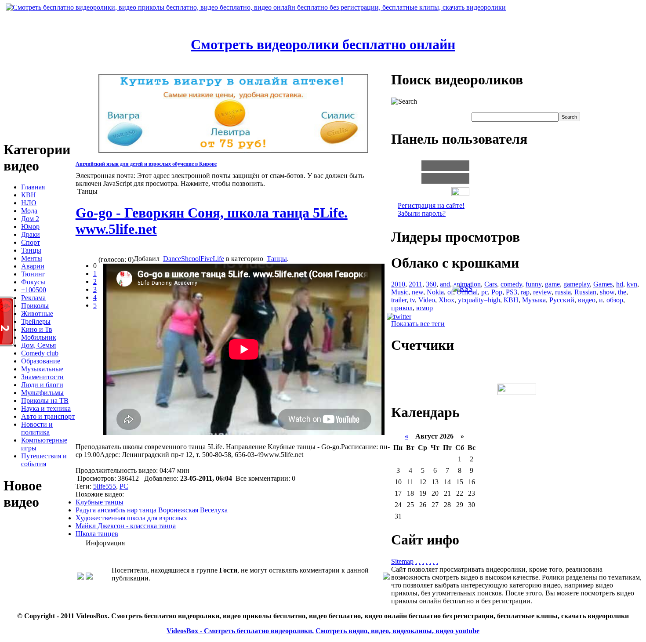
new (417, 292)
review (542, 292)
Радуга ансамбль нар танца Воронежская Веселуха (152, 510)
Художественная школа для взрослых (131, 518)
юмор (424, 308)
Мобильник (38, 337)
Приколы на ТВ (45, 400)
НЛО (28, 203)
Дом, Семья (38, 345)
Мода (29, 210)
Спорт (30, 242)
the (622, 292)
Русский (561, 300)
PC (124, 486)
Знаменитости (42, 377)
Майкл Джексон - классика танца (126, 526)
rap (525, 292)
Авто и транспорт (48, 416)
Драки (30, 234)
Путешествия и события (44, 460)
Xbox (446, 300)
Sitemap (402, 561)
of (450, 292)
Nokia (435, 292)
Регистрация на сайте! (431, 205)
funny (533, 284)
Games (603, 284)
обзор (614, 300)
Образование (40, 361)
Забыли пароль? (422, 213)
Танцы (31, 250)
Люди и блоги (42, 384)
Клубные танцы (99, 502)
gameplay (576, 284)
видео (586, 300)
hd (619, 284)
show (607, 292)
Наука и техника (46, 408)
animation (467, 284)
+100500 (33, 290)
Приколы (35, 305)
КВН (28, 195)
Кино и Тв (36, 329)
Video (426, 300)
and (445, 284)
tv (412, 300)
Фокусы (33, 282)
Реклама (33, 297)
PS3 (511, 292)
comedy (511, 284)
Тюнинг (33, 274)
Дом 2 (30, 218)
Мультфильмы (42, 392)
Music (399, 292)
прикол (402, 308)
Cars (490, 284)
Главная (33, 187)
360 (431, 284)
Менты (31, 258)
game (552, 284)
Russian (585, 292)
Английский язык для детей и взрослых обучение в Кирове (146, 164)
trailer (398, 300)
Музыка (534, 300)
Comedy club (39, 353)
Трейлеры (36, 321)
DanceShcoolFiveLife (193, 258)
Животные (37, 313)
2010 (398, 284)
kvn (632, 284)
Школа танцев (97, 533)
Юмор (30, 226)
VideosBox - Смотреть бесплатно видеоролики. (240, 631)
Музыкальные (42, 369)
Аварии (32, 266)
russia (563, 292)
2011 (415, 284)
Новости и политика (37, 428)
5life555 (104, 486)
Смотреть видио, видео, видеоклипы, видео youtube (397, 631)
